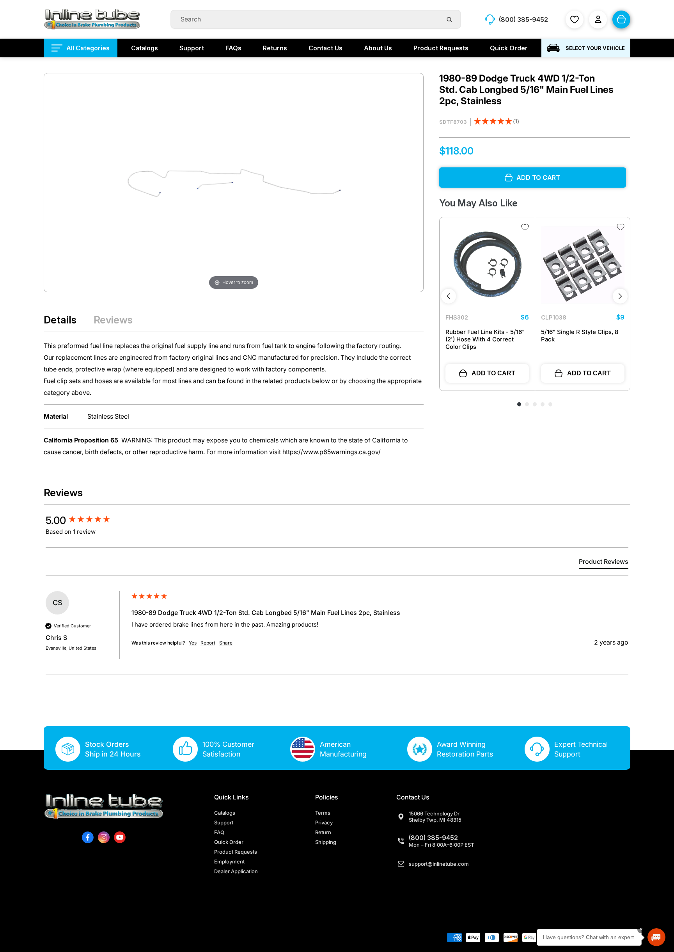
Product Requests (235, 852)
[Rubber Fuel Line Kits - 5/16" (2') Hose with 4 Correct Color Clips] (487, 265)
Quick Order (228, 842)
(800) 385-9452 (433, 838)
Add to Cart (493, 373)
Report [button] (207, 643)
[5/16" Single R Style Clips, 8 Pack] (582, 265)
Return (323, 832)
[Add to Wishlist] (525, 227)
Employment (229, 861)
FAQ (219, 832)
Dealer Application (236, 871)
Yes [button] (193, 643)
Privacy (324, 822)
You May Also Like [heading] (478, 203)
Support (223, 822)
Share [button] (225, 643)
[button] (496, 122)
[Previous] (448, 296)
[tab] (603, 563)
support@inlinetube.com (439, 864)
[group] (87, 520)
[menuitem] (80, 48)
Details (60, 320)
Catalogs (224, 813)
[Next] (620, 296)
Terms (322, 813)
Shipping (325, 842)
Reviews (113, 320)
